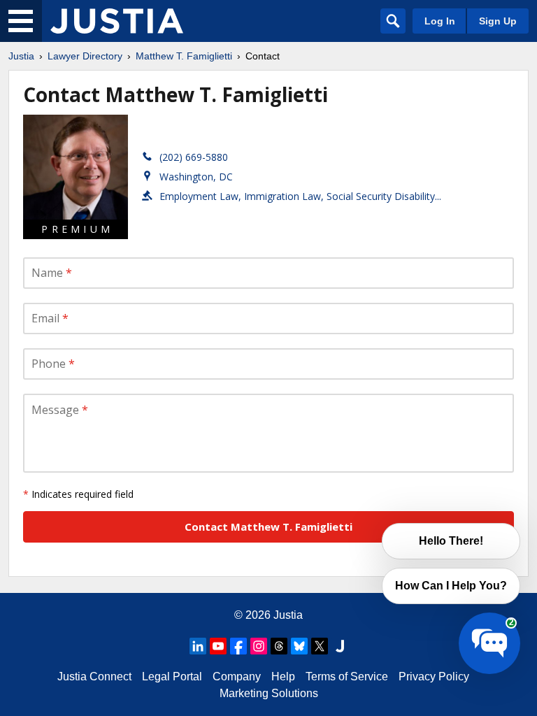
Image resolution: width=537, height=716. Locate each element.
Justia (21, 56)
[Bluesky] (299, 646)
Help (283, 676)
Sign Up (498, 21)
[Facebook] (238, 646)
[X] (319, 646)
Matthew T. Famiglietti (184, 56)
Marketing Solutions (269, 693)
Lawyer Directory (85, 56)
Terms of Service (347, 676)
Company (237, 676)
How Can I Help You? (451, 586)
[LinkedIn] (197, 646)
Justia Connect (94, 676)
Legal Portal (172, 676)
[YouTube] (218, 646)
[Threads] (279, 646)
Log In (439, 21)
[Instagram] (258, 646)
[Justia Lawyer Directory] (116, 21)
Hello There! (451, 541)
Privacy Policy (434, 676)
